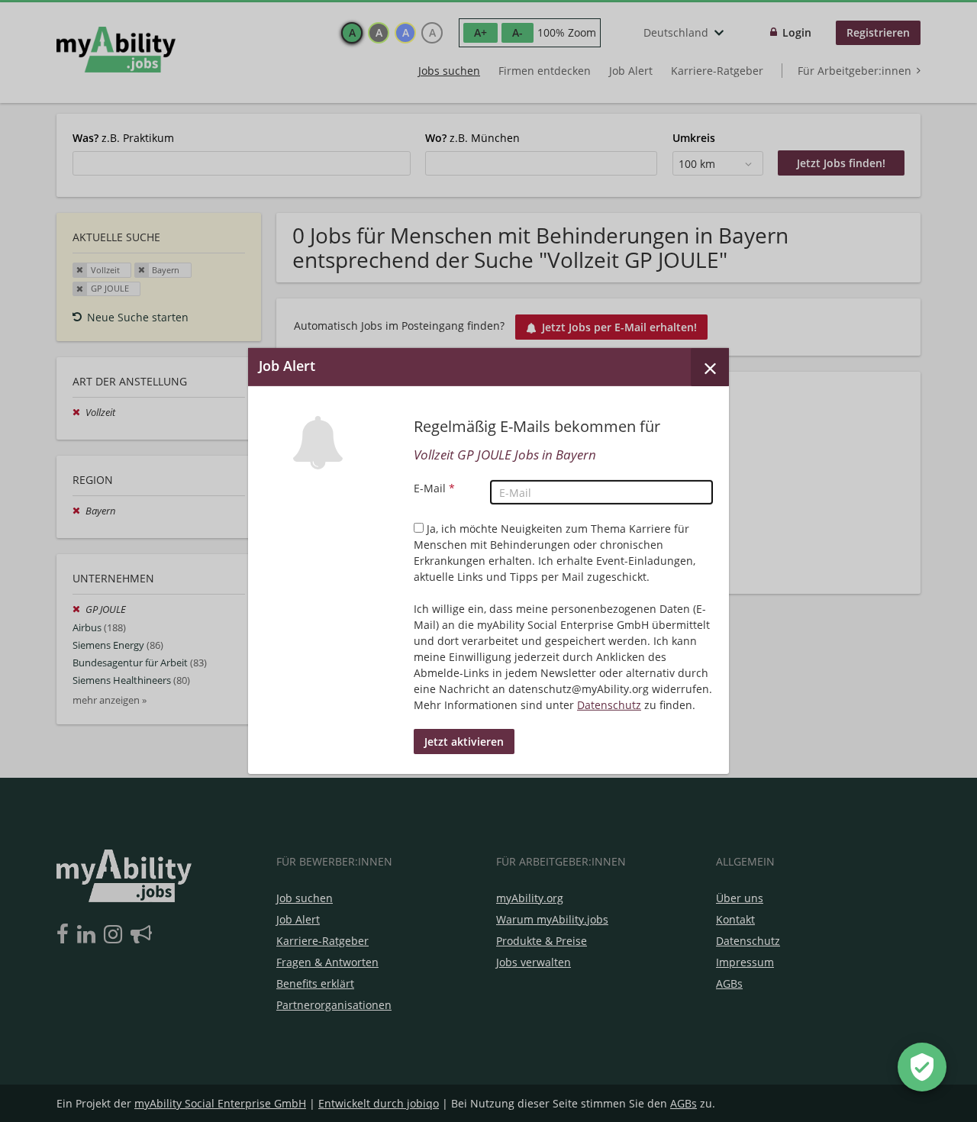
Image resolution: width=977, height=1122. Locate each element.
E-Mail (434, 488)
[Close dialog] (710, 367)
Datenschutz (609, 705)
